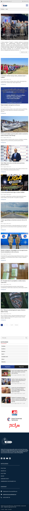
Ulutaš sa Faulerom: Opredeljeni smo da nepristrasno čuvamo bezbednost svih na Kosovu (14, 251)
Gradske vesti (5, 356)
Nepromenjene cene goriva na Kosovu (10, 105)
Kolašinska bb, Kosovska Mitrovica (10, 491)
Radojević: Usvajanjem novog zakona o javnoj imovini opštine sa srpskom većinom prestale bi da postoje (19, 399)
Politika (3, 346)
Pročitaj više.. (3, 84)
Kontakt (10, 509)
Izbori (3, 359)
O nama (2, 509)
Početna (3, 9)
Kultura (3, 351)
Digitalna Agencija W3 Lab (10, 507)
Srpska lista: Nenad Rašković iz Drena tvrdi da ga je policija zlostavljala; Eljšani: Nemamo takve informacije (18, 389)
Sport (3, 354)
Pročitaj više (24, 52)
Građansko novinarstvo (8, 481)
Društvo (3, 348)
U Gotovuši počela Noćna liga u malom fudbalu (12, 192)
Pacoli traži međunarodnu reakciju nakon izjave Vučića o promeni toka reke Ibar (19, 372)
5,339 (12, 325)
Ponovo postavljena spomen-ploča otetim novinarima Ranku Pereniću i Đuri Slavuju (14, 134)
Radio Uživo (26, 1)
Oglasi (6, 509)
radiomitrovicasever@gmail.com (9, 494)
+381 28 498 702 (6, 497)
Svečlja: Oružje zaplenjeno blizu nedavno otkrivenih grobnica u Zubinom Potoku (18, 380)
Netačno (4, 361)
